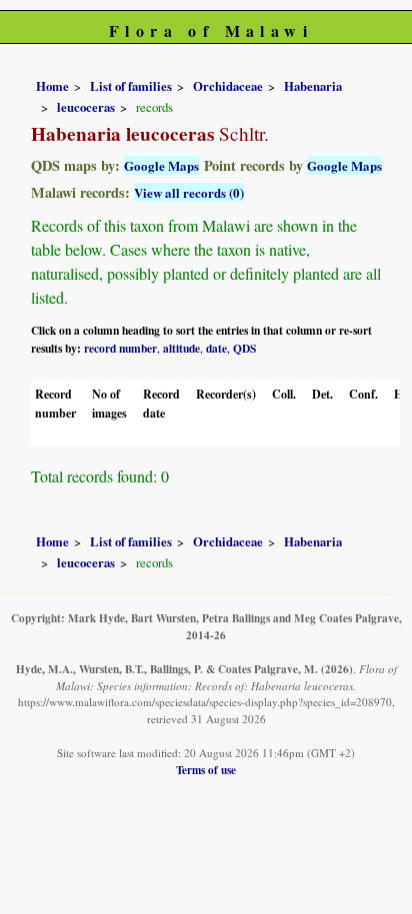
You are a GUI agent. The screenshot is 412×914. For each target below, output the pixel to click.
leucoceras (86, 107)
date (216, 348)
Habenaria (313, 86)
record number (120, 348)
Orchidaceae (228, 86)
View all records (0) (189, 192)
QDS (244, 348)
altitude (181, 348)
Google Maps (161, 165)
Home (52, 86)
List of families (131, 86)
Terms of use (206, 769)
